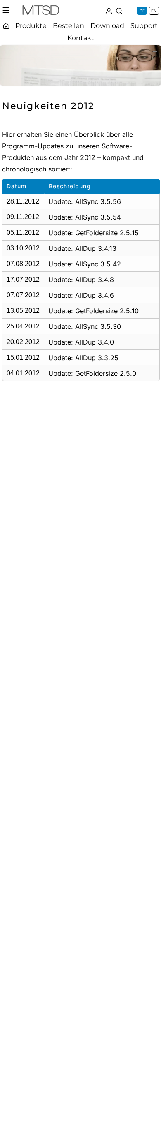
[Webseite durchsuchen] (119, 10)
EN (154, 10)
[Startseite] (6, 26)
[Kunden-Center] (108, 10)
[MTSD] (40, 11)
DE (142, 10)
